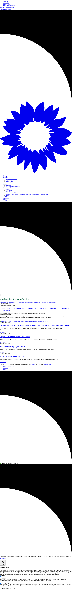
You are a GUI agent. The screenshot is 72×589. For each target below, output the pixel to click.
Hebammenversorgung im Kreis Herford (14, 347)
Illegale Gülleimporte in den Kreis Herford (15, 337)
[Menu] (0, 295)
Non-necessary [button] (4, 581)
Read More (3, 558)
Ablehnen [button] (68, 556)
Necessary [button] (2, 575)
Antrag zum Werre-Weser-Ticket (12, 356)
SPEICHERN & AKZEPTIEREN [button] (8, 588)
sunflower (32, 364)
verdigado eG (47, 364)
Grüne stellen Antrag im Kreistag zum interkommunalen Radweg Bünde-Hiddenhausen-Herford (35, 325)
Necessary (4, 576)
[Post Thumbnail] (28, 302)
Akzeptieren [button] (63, 556)
